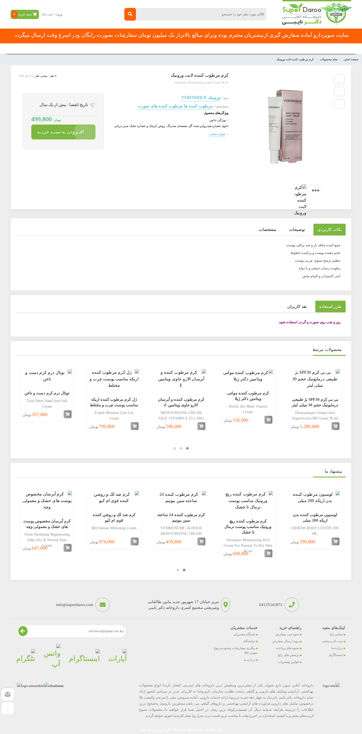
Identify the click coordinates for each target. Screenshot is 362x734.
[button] (187, 448)
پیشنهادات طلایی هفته (184, 49)
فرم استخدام (149, 49)
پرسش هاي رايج (288, 655)
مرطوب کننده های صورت (160, 106)
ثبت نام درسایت (332, 641)
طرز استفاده (330, 306)
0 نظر (53, 75)
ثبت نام (47, 14)
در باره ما (99, 49)
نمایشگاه (249, 641)
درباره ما (337, 648)
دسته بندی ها (253, 49)
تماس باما (336, 634)
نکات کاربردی (329, 229)
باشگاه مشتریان (244, 634)
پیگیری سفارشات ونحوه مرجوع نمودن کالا (236, 650)
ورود (59, 14)
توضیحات (297, 229)
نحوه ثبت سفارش (70, 49)
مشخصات (267, 229)
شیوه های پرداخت (287, 648)
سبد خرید (23, 14)
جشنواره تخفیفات (222, 49)
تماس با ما (123, 49)
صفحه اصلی (281, 49)
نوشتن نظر (41, 75)
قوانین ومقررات (288, 662)
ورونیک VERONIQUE (200, 97)
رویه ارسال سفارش (285, 641)
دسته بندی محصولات (319, 49)
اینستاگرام (336, 655)
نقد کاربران (297, 306)
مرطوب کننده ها (198, 106)
